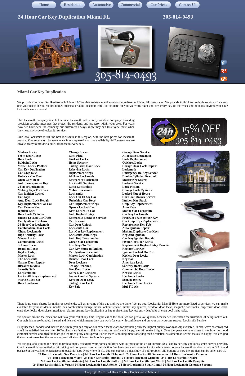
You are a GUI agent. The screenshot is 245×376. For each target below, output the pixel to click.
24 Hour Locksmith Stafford (103, 361)
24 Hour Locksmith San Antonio (61, 361)
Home (44, 4)
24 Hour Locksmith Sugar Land (140, 364)
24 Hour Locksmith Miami (65, 357)
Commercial (130, 4)
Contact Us (187, 4)
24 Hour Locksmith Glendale (140, 357)
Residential (73, 4)
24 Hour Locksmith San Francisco (60, 354)
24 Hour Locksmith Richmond (104, 354)
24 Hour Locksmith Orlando (188, 354)
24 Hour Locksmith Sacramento (147, 354)
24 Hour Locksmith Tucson (102, 357)
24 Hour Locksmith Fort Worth (143, 361)
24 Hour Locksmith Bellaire (179, 357)
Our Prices (159, 4)
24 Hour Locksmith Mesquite (185, 361)
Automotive (101, 4)
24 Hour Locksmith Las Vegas (53, 364)
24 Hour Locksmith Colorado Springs (187, 364)
